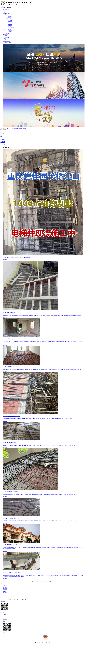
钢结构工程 (7, 33)
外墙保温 (10, 31)
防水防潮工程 (8, 22)
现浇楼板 (17, 128)
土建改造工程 (8, 18)
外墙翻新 (10, 30)
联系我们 (6, 41)
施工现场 (6, 34)
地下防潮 (10, 24)
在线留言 (7, 42)
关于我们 (6, 11)
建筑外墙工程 (8, 29)
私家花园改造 (11, 27)
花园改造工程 (8, 26)
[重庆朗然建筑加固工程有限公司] (15, 5)
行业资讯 (7, 38)
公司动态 (7, 37)
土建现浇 (10, 16)
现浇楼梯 (10, 17)
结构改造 (10, 21)
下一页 (46, 581)
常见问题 (7, 39)
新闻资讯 (6, 35)
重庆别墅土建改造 (11, 128)
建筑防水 (10, 25)
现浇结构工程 (8, 14)
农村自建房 (10, 20)
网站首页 (6, 9)
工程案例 (6, 13)
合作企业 (7, 12)
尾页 (51, 581)
